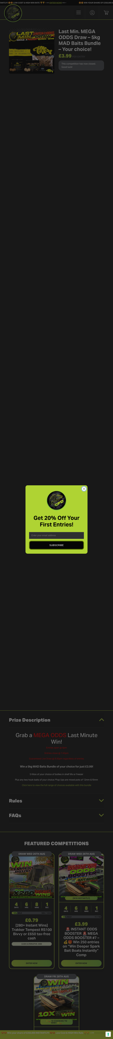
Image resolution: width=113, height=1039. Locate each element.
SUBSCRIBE (56, 545)
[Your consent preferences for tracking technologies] (108, 1034)
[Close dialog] (84, 488)
